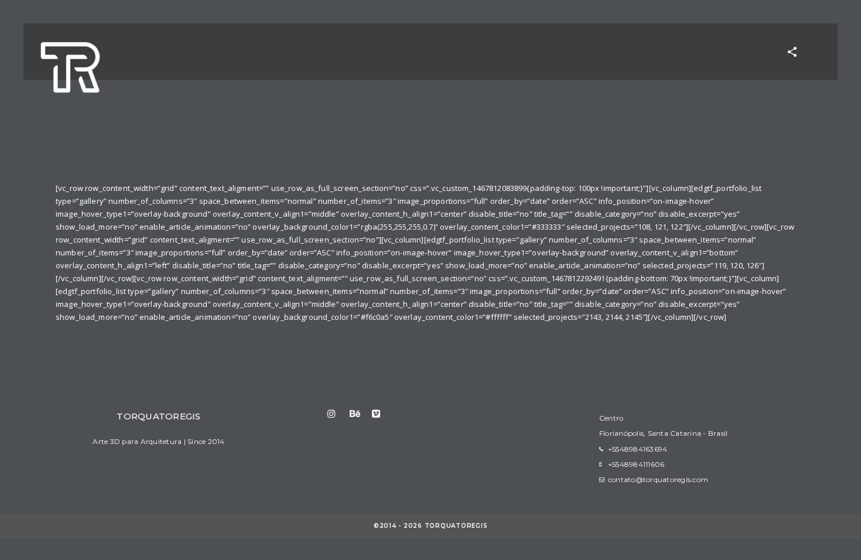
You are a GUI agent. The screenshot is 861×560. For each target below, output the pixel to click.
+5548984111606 (636, 464)
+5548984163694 (638, 449)
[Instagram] (337, 413)
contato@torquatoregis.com (658, 479)
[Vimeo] (382, 413)
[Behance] (360, 413)
